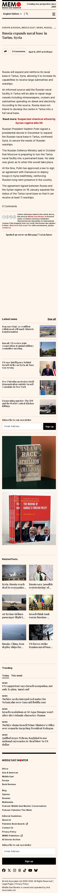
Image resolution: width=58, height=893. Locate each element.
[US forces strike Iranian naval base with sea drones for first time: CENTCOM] (41, 632)
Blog (4, 790)
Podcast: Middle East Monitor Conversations (24, 806)
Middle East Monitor (36, 216)
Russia (48, 27)
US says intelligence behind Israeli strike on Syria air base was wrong (18, 365)
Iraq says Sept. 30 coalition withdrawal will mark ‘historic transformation (18, 329)
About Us (6, 820)
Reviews (6, 798)
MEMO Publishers (11, 835)
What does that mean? (18, 225)
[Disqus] (29, 275)
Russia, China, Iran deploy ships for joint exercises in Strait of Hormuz (13, 645)
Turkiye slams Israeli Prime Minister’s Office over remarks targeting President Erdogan (28, 727)
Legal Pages (8, 884)
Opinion (6, 794)
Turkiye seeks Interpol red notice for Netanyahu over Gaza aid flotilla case (24, 701)
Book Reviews (9, 784)
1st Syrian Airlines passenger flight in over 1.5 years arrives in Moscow (13, 616)
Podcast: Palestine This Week (17, 810)
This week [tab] (16, 675)
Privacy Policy (9, 832)
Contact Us (7, 828)
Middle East (28, 27)
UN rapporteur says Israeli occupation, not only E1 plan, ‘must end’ (27, 687)
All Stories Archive (11, 839)
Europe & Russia (11, 27)
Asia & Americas (10, 772)
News (40, 27)
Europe (5, 780)
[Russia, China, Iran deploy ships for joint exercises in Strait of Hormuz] (14, 632)
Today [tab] (5, 675)
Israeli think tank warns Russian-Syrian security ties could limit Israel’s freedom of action (40, 616)
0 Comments (18, 51)
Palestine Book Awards (13, 824)
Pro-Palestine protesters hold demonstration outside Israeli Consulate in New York (18, 384)
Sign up (49, 426)
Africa (5, 769)
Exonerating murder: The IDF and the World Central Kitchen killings (18, 403)
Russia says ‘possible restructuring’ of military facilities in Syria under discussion (41, 586)
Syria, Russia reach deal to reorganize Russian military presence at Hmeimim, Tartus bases (13, 586)
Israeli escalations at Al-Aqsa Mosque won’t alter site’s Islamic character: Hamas (27, 713)
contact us (6, 228)
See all (52, 319)
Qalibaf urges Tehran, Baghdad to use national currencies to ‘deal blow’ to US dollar (25, 741)
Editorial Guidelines (12, 816)
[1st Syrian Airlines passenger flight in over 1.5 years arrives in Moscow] (14, 602)
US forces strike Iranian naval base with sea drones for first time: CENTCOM (40, 645)
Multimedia (7, 802)
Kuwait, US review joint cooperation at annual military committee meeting (18, 346)
